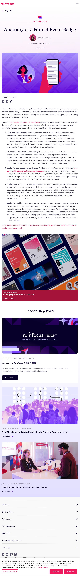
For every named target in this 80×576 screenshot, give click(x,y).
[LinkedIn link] (3, 554)
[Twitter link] (7, 554)
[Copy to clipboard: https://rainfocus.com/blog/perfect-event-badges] (11, 101)
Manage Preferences (10, 571)
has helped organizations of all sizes (25, 122)
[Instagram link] (15, 554)
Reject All (70, 571)
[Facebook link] (11, 554)
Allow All (56, 571)
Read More (9, 378)
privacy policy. (43, 567)
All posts (8, 11)
